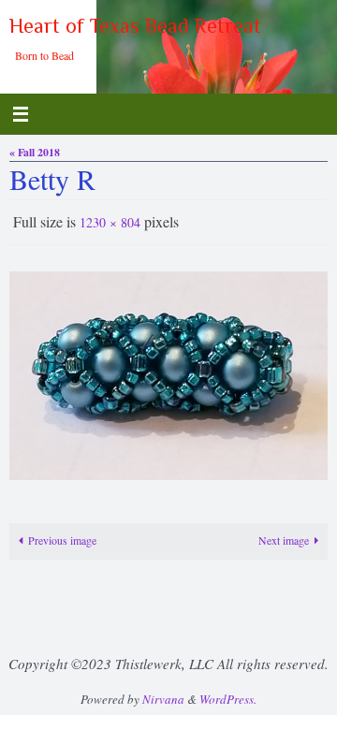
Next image (283, 536)
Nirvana (163, 694)
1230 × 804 (110, 220)
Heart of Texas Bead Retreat (135, 25)
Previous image (62, 536)
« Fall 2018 (34, 152)
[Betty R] (168, 371)
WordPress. (227, 694)
